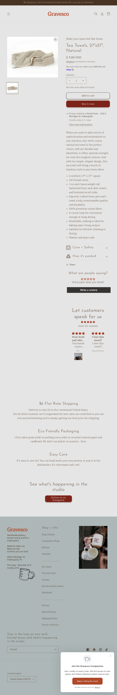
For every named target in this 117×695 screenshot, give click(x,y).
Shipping (70, 61)
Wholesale (47, 592)
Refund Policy (49, 612)
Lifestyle (46, 554)
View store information (80, 124)
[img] (88, 322)
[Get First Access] (55, 649)
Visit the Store (49, 573)
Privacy (45, 605)
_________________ (51, 560)
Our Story (47, 566)
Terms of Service (50, 625)
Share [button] (72, 264)
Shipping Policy (50, 618)
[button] (8, 14)
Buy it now (88, 104)
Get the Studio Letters (53, 586)
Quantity (70, 75)
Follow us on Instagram (58, 498)
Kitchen (46, 547)
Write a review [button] (88, 290)
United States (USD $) (20, 679)
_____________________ (53, 599)
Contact (46, 579)
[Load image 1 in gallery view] (12, 88)
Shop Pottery (48, 534)
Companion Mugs (51, 541)
